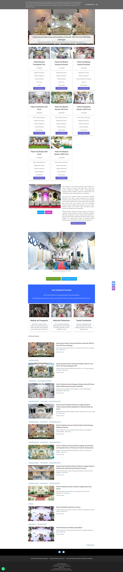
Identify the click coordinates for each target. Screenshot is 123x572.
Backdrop (31, 503)
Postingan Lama (90, 545)
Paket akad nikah (32, 524)
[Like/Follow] (59, 552)
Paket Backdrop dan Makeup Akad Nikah (69, 527)
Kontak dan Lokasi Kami (78, 223)
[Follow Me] (63, 552)
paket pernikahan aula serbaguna (44, 380)
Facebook (41, 212)
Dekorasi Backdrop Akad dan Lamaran (68, 507)
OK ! (97, 4)
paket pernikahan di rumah (55, 401)
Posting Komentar (60, 352)
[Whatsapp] (3, 569)
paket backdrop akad (42, 524)
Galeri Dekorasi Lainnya (53, 279)
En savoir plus (90, 4)
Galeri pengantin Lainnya (69, 279)
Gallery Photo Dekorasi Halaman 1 (57, 558)
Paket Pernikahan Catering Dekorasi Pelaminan (63, 569)
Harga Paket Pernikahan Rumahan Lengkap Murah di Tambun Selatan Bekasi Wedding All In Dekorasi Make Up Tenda (74, 407)
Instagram (49, 212)
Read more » (82, 42)
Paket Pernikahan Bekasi (55, 483)
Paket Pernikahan (32, 380)
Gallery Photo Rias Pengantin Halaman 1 (40, 558)
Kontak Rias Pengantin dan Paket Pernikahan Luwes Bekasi (79, 558)
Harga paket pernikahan (34, 360)
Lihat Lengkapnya (39, 88)
